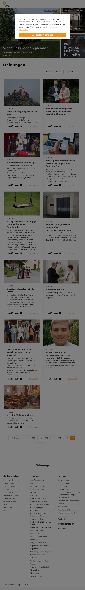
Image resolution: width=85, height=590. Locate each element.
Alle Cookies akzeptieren (42, 35)
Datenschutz (23, 30)
